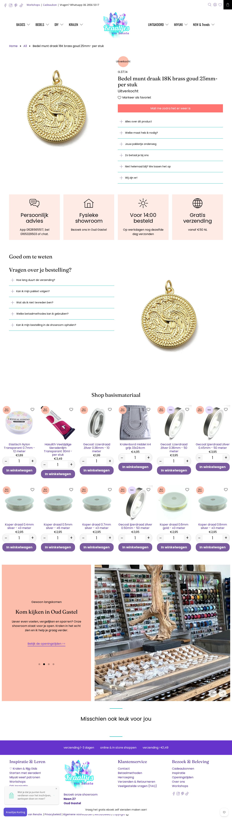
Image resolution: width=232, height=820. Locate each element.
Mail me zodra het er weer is (170, 108)
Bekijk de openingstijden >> (46, 644)
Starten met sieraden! (25, 773)
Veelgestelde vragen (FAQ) (137, 786)
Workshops (33, 5)
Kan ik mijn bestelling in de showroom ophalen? (46, 325)
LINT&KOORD (156, 24)
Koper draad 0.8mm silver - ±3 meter (212, 526)
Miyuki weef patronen (24, 777)
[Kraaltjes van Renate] (116, 24)
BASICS (20, 24)
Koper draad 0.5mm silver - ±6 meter (58, 526)
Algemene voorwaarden (78, 814)
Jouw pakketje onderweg (140, 144)
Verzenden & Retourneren (136, 782)
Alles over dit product (138, 121)
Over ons (178, 782)
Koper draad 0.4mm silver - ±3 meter (19, 526)
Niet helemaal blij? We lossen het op (148, 166)
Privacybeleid (53, 814)
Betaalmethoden (130, 773)
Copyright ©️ (121, 814)
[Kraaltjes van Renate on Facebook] (6, 6)
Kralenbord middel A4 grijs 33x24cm (135, 446)
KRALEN (73, 24)
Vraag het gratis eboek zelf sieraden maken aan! (116, 809)
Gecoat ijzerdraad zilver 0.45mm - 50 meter (213, 446)
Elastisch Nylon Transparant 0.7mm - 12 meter (19, 447)
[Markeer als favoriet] (32, 409)
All (25, 46)
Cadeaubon (50, 5)
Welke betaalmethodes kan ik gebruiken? (42, 314)
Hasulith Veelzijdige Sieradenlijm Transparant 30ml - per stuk (58, 449)
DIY (57, 24)
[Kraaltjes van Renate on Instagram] (11, 6)
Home (13, 46)
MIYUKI (178, 24)
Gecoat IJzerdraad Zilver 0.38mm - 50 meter (173, 447)
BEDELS (40, 24)
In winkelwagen (19, 470)
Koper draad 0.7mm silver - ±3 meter (96, 526)
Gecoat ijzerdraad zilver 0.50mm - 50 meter (135, 526)
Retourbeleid (103, 814)
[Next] (223, 693)
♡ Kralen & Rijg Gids (23, 769)
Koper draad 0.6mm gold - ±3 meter (174, 526)
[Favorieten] (220, 4)
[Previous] (213, 693)
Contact (124, 769)
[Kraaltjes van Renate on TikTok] (22, 6)
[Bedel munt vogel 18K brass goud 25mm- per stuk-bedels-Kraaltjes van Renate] (61, 108)
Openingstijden (182, 777)
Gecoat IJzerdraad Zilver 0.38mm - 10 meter (96, 447)
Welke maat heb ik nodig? (141, 133)
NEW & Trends (201, 24)
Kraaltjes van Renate (29, 814)
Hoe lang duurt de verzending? (35, 280)
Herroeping (126, 777)
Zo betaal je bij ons (137, 155)
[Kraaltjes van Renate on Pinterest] (16, 6)
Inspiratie (178, 773)
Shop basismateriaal (116, 395)
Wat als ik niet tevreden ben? (34, 302)
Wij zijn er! (131, 178)
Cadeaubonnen (183, 769)
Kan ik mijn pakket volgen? (33, 291)
